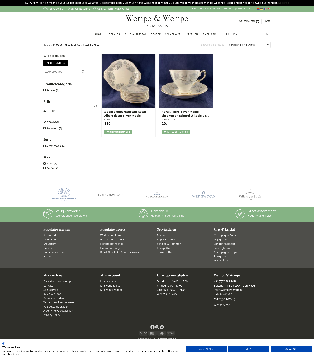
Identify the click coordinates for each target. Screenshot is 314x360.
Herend (48, 248)
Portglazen (220, 256)
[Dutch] (258, 9)
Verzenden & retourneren (59, 302)
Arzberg (48, 256)
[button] (249, 21)
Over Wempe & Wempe (57, 281)
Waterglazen (222, 260)
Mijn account (108, 281)
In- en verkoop (52, 294)
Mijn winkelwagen (111, 289)
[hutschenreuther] (64, 194)
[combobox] (248, 34)
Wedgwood (50, 239)
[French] (265, 9)
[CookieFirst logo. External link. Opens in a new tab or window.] (3, 343)
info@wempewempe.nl (241, 8)
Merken (192, 34)
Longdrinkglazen (224, 244)
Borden (161, 235)
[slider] (45, 106)
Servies (114, 34)
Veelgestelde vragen (56, 306)
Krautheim (49, 244)
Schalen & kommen (169, 244)
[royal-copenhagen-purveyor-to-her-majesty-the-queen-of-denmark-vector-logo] (157, 194)
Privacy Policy (51, 315)
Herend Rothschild (111, 244)
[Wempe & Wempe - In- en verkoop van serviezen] (157, 21)
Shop (98, 34)
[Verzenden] (267, 34)
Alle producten (55, 56)
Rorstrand (49, 235)
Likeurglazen (222, 248)
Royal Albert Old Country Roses (119, 252)
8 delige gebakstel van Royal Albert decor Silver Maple (125, 113)
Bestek (156, 34)
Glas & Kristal (135, 34)
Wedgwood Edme (111, 235)
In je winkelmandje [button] (119, 132)
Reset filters (55, 62)
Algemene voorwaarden (58, 310)
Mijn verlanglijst (110, 285)
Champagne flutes (225, 235)
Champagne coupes (226, 252)
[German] (262, 9)
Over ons (210, 34)
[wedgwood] (203, 194)
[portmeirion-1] (110, 194)
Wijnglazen (220, 239)
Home (46, 44)
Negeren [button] (283, 3)
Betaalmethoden (53, 298)
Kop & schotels (166, 239)
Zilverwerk (174, 34)
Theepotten (164, 248)
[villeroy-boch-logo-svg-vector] (250, 194)
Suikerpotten (165, 252)
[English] (269, 9)
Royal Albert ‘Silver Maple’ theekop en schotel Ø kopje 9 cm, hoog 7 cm (186, 114)
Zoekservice (50, 289)
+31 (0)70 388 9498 (211, 8)
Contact (48, 285)
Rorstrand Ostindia (112, 239)
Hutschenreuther (54, 252)
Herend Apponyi (110, 248)
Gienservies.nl (222, 305)
